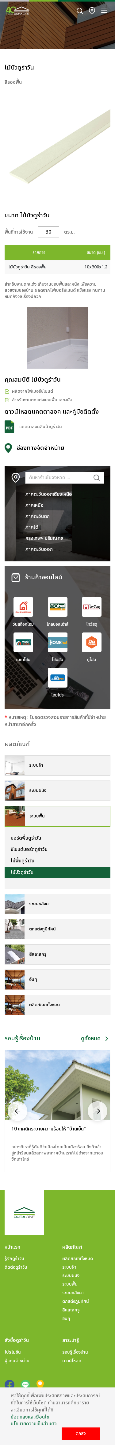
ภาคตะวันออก (39, 549)
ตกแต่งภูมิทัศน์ (75, 1301)
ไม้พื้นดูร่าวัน (22, 861)
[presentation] (17, 1111)
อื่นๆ (66, 1318)
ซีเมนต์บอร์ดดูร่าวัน (29, 849)
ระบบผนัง (70, 1275)
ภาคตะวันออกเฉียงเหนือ (48, 494)
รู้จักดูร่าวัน (14, 1258)
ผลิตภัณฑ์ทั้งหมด (77, 1258)
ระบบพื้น (70, 1284)
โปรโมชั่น (13, 1352)
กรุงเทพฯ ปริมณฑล (44, 538)
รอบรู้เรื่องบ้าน (75, 1352)
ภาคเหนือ (34, 505)
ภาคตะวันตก (37, 516)
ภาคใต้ (31, 527)
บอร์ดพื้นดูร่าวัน (26, 838)
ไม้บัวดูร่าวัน (22, 872)
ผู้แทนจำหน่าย (17, 1361)
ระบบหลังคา (73, 1293)
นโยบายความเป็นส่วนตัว (34, 1423)
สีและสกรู (71, 1310)
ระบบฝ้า (69, 1267)
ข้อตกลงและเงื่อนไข (30, 1417)
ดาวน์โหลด (71, 1361)
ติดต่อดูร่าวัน (16, 1267)
